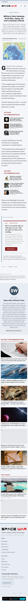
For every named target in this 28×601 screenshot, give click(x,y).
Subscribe (5, 1)
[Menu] (25, 5)
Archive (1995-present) (8, 552)
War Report (4, 546)
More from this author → (14, 330)
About (3, 559)
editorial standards (4, 279)
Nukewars (4, 544)
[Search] (21, 6)
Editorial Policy (5, 564)
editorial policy (14, 327)
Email (15, 266)
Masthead (4, 561)
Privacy (15, 593)
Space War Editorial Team (10, 38)
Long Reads (4, 549)
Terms (20, 593)
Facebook (10, 266)
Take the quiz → (11, 249)
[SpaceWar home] (9, 6)
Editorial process (22, 38)
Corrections (5, 567)
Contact (3, 570)
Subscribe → (8, 583)
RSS (10, 586)
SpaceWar (4, 541)
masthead (13, 279)
